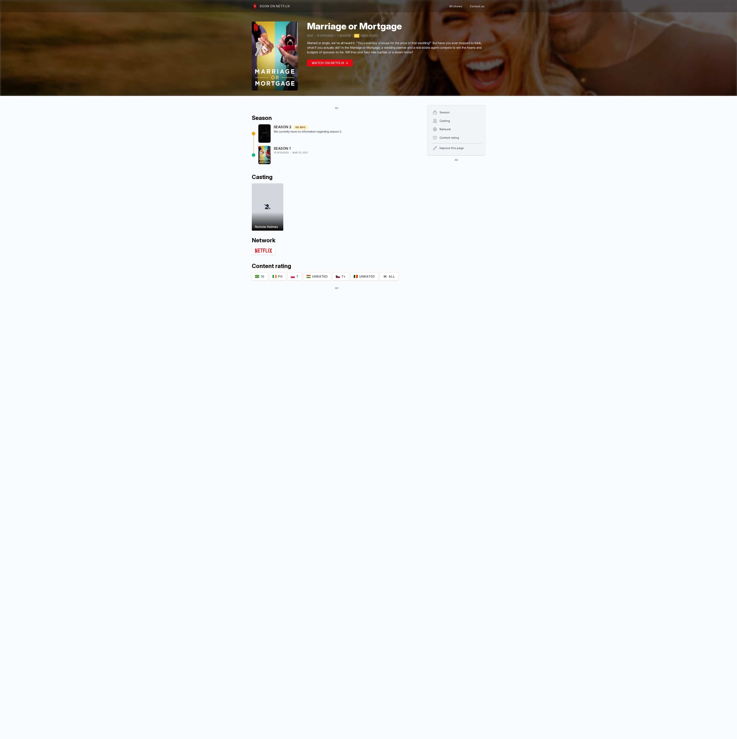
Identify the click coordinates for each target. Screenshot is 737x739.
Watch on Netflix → (330, 63)
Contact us (477, 6)
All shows (455, 6)
